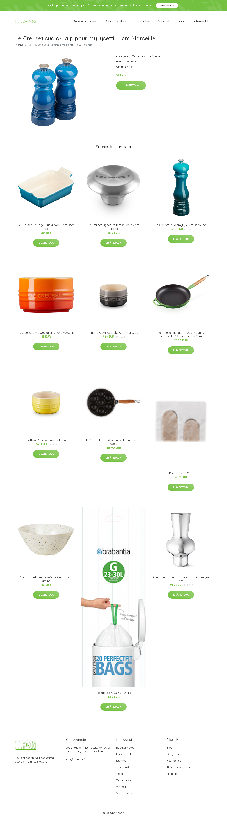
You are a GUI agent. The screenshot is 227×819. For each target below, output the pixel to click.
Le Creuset (155, 56)
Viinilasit (163, 21)
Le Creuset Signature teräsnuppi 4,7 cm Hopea (113, 227)
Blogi (180, 21)
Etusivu (19, 45)
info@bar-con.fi (75, 759)
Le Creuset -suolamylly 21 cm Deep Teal (181, 225)
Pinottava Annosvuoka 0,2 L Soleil (46, 440)
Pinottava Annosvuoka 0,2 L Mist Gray (113, 332)
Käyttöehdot (174, 760)
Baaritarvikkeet (116, 21)
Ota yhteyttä (174, 754)
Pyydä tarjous (167, 5)
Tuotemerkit (199, 21)
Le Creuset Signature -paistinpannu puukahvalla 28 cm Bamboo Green (181, 334)
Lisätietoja (131, 85)
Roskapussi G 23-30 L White (113, 693)
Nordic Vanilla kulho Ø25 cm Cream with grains (46, 579)
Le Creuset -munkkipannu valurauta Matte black (113, 442)
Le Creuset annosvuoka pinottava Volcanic (46, 332)
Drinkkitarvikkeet (85, 21)
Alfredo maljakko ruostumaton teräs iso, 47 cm (181, 579)
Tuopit (120, 773)
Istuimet (121, 760)
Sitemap (172, 773)
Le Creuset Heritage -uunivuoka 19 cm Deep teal (46, 227)
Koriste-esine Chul (181, 473)
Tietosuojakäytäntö (179, 767)
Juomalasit (143, 21)
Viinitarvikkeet (125, 793)
